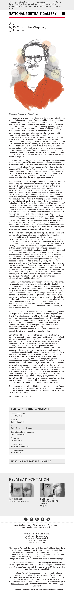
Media (29, 525)
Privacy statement (40, 525)
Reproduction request (19, 584)
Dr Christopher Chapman (29, 27)
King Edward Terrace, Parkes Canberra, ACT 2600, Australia (37, 537)
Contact (22, 525)
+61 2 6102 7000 (39, 540)
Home (15, 525)
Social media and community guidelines (37, 527)
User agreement (54, 525)
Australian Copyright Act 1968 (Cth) (35, 579)
